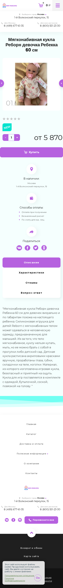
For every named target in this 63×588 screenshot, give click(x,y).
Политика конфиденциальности (15, 579)
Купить (34, 152)
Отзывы (31, 282)
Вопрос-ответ (31, 292)
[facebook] (13, 520)
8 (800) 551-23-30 (50, 25)
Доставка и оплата (31, 444)
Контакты (31, 473)
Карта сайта (31, 556)
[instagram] (20, 520)
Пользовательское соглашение (19, 576)
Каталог (31, 434)
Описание (31, 262)
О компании (31, 463)
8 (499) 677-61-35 (14, 25)
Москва (40, 14)
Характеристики (31, 272)
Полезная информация (31, 453)
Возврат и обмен (31, 548)
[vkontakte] (7, 520)
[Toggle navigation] (57, 5)
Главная (31, 424)
